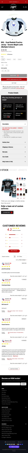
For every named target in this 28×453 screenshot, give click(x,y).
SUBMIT (23, 384)
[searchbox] (7, 256)
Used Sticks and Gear (6, 418)
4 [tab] (15, 39)
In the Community (5, 412)
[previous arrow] (2, 2)
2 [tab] (13, 39)
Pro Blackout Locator (6, 414)
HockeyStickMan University (8, 425)
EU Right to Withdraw (6, 437)
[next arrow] (26, 2)
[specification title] (7, 106)
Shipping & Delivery (6, 400)
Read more (15, 356)
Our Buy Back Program (7, 431)
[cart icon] (26, 7)
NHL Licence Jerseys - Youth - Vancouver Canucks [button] (15, 311)
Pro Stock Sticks (5, 396)
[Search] (24, 7)
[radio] (3, 59)
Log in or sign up (20, 88)
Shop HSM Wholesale (6, 409)
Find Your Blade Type (6, 427)
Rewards (4, 394)
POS (17, 449)
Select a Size (4, 62)
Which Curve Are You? (7, 429)
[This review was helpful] (23, 276)
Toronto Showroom (6, 403)
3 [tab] (14, 39)
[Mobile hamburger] (2, 7)
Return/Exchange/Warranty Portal (9, 433)
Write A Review (14, 250)
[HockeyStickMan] (13, 7)
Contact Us (4, 390)
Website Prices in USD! (7, 420)
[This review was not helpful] (25, 276)
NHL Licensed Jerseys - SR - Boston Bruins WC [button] (15, 333)
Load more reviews (14, 368)
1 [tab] (12, 39)
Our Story (4, 392)
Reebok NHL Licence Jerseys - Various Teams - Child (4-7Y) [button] (15, 359)
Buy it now (14, 83)
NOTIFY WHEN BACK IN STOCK (14, 79)
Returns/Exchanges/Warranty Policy (10, 402)
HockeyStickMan (12, 449)
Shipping (2, 51)
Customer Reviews (6, 410)
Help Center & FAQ (6, 435)
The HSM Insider (5, 416)
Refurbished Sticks (6, 398)
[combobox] (21, 259)
